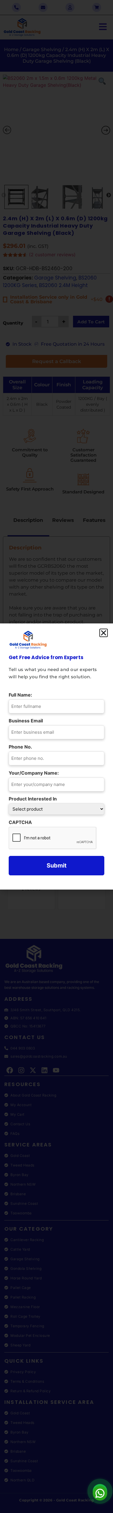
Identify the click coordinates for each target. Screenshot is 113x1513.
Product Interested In (34, 798)
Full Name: (22, 695)
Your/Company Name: (35, 773)
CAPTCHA (20, 822)
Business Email (27, 720)
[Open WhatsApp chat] (100, 1491)
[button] (103, 632)
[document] (56, 756)
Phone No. (22, 746)
